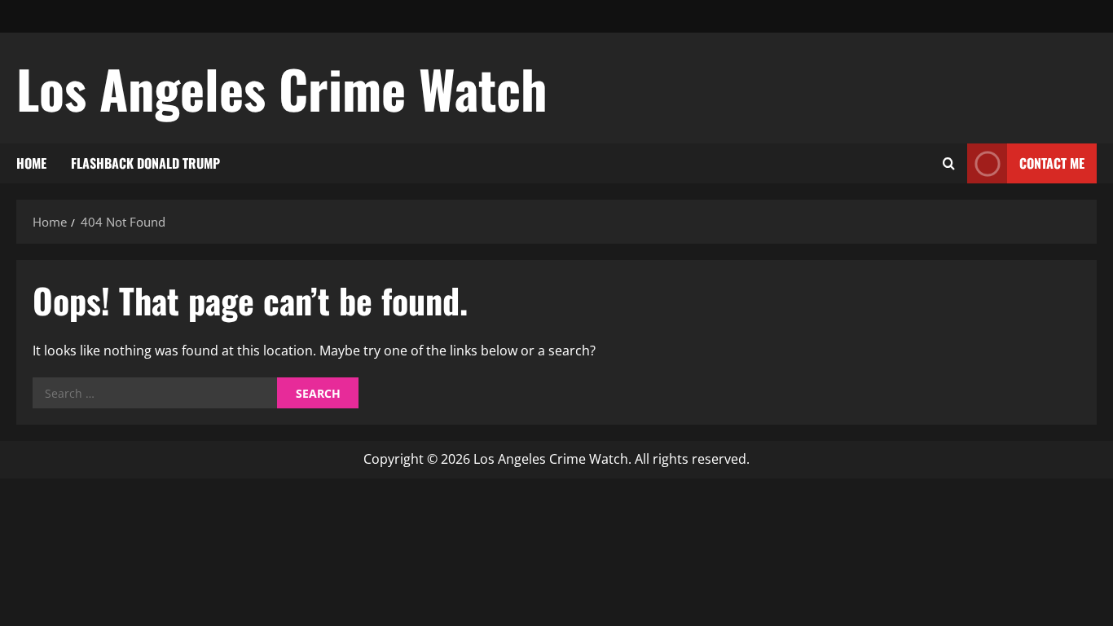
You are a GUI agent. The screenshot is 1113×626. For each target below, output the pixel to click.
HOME (31, 163)
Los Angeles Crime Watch (282, 88)
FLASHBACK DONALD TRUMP (145, 163)
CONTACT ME (1051, 163)
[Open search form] (949, 163)
